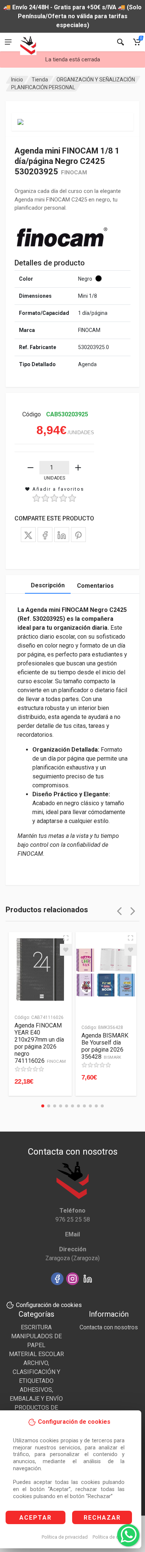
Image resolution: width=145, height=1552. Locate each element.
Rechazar (102, 1517)
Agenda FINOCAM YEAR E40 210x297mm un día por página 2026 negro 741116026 (40, 1043)
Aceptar (35, 1517)
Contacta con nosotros (109, 1327)
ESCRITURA (36, 1327)
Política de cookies (113, 1537)
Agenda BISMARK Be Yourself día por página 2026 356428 (104, 1046)
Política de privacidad (65, 1537)
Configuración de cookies (49, 1305)
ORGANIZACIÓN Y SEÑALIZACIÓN (96, 80)
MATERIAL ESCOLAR (36, 1354)
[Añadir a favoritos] (66, 950)
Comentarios (95, 585)
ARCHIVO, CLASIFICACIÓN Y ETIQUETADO (36, 1371)
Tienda (40, 80)
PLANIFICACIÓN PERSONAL (43, 87)
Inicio (17, 80)
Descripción (48, 585)
